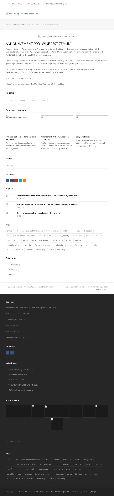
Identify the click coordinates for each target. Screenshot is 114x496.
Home (16, 24)
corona (77, 231)
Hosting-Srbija (90, 491)
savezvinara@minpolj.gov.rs (18, 337)
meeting (24, 240)
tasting (88, 245)
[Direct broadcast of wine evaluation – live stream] (10, 214)
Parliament (43, 240)
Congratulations (83, 137)
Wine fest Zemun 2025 (17, 374)
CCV (47, 231)
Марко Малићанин (15, 250)
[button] (106, 14)
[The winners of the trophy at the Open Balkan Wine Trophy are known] (10, 205)
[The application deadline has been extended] (22, 124)
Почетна (9, 24)
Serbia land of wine (42, 245)
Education (12, 264)
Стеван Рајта (41, 250)
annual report (12, 231)
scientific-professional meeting (19, 245)
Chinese (56, 231)
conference (66, 231)
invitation (89, 235)
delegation (88, 231)
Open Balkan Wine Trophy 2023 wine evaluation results (31, 287)
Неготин (29, 250)
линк (52, 250)
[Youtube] (96, 4)
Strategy (78, 245)
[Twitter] (86, 4)
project (69, 240)
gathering (65, 235)
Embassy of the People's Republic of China (24, 235)
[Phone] (106, 4)
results (78, 240)
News (23, 24)
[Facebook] (89, 4)
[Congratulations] (92, 124)
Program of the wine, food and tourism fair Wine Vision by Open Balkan (48, 195)
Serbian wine (59, 245)
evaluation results (51, 235)
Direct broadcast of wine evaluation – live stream (38, 213)
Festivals (12, 269)
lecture (99, 235)
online (33, 240)
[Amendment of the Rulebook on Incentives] (57, 124)
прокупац (61, 250)
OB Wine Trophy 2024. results (20, 390)
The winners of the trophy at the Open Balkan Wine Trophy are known (47, 204)
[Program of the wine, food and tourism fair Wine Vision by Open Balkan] (10, 196)
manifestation (12, 240)
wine (96, 245)
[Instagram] (93, 4)
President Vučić (57, 240)
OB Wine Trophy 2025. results (20, 369)
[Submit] (105, 165)
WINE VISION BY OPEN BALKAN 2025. (23, 385)
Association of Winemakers (32, 231)
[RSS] (99, 4)
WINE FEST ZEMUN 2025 (18, 379)
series (69, 245)
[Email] (103, 4)
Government (78, 235)
